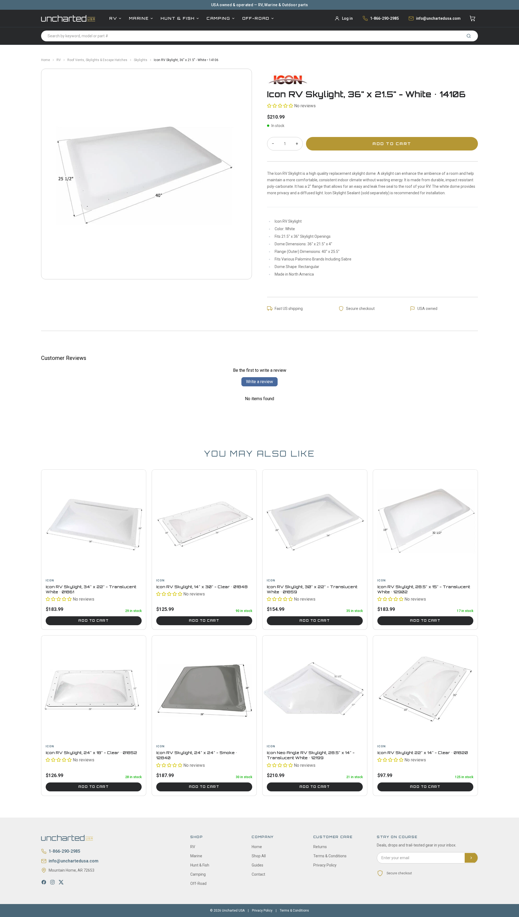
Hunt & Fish (177, 18)
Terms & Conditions (330, 856)
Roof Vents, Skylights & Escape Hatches (97, 60)
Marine (139, 18)
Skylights (140, 60)
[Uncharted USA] (68, 18)
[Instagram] (52, 882)
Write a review (259, 381)
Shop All (259, 856)
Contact (258, 874)
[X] (61, 882)
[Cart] (472, 18)
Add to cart (93, 621)
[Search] (469, 36)
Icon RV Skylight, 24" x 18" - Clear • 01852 (91, 752)
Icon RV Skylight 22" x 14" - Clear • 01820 (422, 752)
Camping (218, 18)
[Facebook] (43, 882)
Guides (257, 865)
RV (113, 18)
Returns (320, 847)
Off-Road (256, 18)
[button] (280, 105)
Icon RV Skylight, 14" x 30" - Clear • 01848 (202, 586)
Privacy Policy (325, 865)
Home (45, 60)
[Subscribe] (471, 858)
